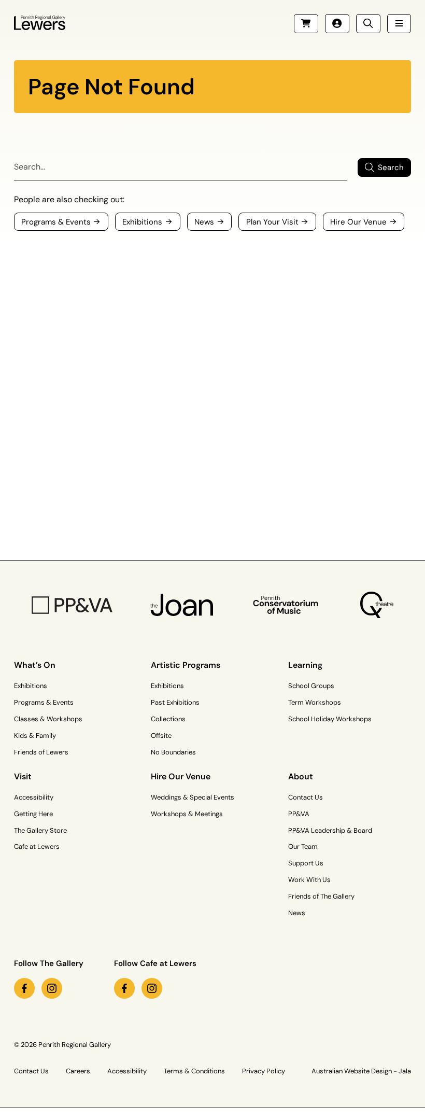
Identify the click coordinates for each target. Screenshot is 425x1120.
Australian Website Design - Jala (361, 1071)
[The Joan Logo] (181, 605)
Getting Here (33, 813)
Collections (168, 719)
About (300, 776)
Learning (305, 665)
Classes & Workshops (48, 719)
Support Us (305, 863)
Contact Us (305, 797)
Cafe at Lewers (37, 846)
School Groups (311, 685)
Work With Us (309, 879)
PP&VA (298, 813)
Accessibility (33, 797)
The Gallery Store (40, 830)
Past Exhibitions (175, 702)
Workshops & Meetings (187, 813)
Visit (23, 776)
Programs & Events (44, 702)
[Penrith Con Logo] (286, 605)
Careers (78, 1071)
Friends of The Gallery (321, 896)
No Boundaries (173, 752)
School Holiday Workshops (330, 719)
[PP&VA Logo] (72, 605)
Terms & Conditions (194, 1071)
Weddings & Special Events (192, 797)
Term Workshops (314, 702)
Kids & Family (35, 735)
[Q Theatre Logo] (376, 605)
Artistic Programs (185, 665)
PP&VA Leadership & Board (330, 830)
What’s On (34, 665)
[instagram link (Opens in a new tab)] (51, 988)
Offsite (161, 735)
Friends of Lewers (41, 752)
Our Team (303, 846)
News (296, 912)
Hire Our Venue (180, 776)
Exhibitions (30, 685)
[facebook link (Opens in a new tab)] (24, 988)
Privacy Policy (263, 1071)
